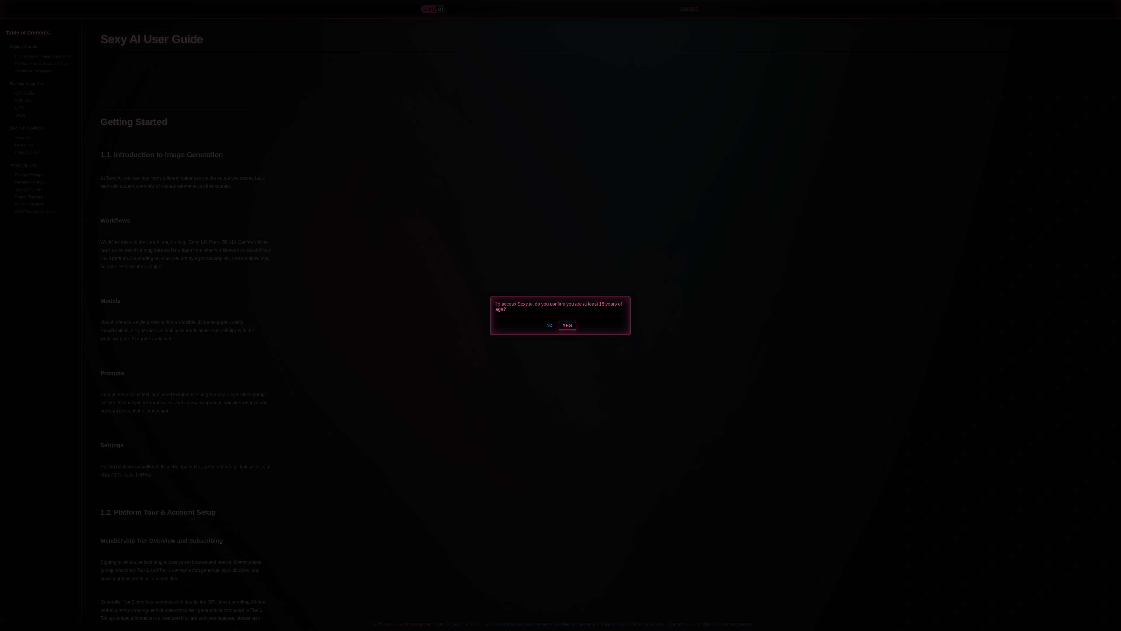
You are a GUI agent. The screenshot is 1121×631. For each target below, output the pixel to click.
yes (567, 325)
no (549, 325)
